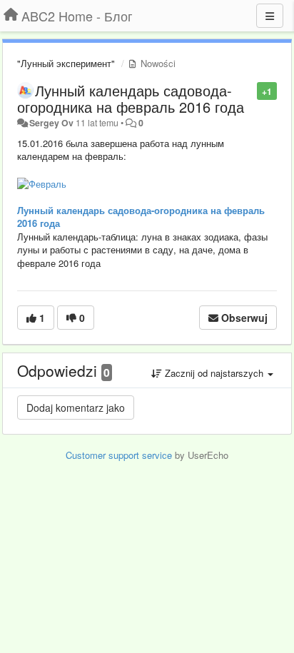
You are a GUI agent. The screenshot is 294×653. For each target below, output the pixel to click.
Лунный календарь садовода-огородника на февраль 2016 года (130, 98)
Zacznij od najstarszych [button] (214, 373)
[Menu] (269, 16)
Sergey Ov (51, 122)
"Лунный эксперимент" (66, 63)
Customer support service (119, 455)
